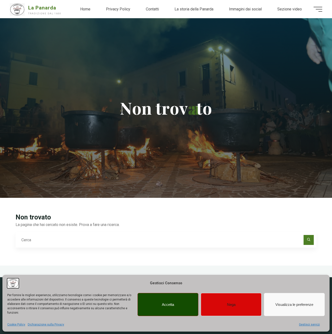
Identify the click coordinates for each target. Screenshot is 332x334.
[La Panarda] (17, 9)
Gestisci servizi (309, 324)
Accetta (168, 304)
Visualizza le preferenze (294, 304)
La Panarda (42, 8)
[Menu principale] (318, 9)
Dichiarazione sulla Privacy (46, 324)
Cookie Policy (16, 324)
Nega (231, 304)
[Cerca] (309, 240)
